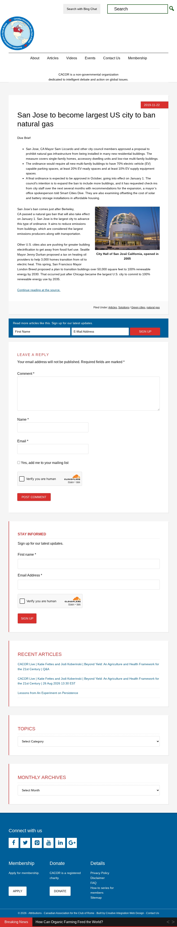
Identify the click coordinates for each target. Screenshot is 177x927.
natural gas (153, 307)
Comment (25, 373)
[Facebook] (14, 843)
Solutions (123, 307)
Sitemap (96, 897)
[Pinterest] (37, 843)
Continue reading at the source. (38, 290)
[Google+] (72, 843)
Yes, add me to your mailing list (44, 463)
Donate (60, 891)
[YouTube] (49, 843)
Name (23, 419)
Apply (17, 891)
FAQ (93, 883)
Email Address (30, 575)
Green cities (138, 307)
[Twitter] (25, 843)
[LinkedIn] (60, 843)
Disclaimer (97, 878)
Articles (112, 307)
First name (27, 554)
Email (22, 441)
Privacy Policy (99, 873)
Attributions (35, 913)
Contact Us (152, 913)
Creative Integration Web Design (125, 913)
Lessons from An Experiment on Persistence (48, 693)
